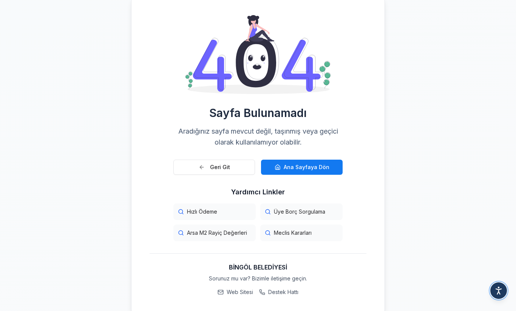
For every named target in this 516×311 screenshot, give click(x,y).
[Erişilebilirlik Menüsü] (498, 290)
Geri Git (220, 167)
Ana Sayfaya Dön (306, 167)
